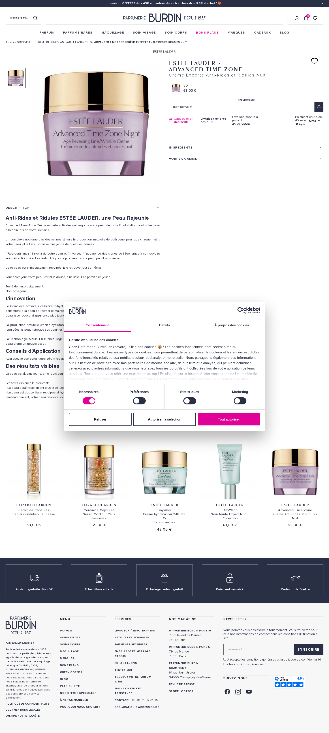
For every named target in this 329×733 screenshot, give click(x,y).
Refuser (100, 419)
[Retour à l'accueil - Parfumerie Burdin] (164, 18)
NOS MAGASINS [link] (183, 619)
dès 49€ (213, 120)
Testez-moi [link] (123, 670)
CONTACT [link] (122, 700)
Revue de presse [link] (181, 684)
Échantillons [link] (126, 663)
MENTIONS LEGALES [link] (27, 710)
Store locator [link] (181, 691)
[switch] (139, 400)
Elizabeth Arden (33, 505)
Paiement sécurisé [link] (230, 589)
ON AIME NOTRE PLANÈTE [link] (23, 716)
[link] (46, 32)
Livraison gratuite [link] (34, 589)
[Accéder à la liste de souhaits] (315, 18)
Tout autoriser (229, 419)
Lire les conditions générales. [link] (243, 664)
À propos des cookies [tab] (231, 325)
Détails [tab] (164, 325)
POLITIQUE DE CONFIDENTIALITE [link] (27, 703)
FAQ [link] (117, 688)
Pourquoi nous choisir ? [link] (80, 707)
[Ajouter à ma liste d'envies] (314, 61)
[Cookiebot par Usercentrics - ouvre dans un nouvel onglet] (240, 310)
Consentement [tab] (97, 325)
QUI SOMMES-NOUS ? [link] (20, 643)
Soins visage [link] (70, 637)
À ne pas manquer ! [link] (75, 700)
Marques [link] (67, 658)
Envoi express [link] (143, 630)
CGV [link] (8, 710)
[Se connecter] (297, 18)
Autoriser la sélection (164, 419)
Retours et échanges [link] (132, 637)
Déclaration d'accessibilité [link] (137, 707)
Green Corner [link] (71, 672)
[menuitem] (46, 32)
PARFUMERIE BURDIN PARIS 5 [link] (189, 647)
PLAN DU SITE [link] (70, 686)
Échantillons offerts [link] (99, 589)
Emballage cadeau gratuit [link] (164, 589)
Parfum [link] (66, 630)
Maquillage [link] (69, 651)
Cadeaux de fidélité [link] (295, 589)
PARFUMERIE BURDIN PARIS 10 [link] (190, 630)
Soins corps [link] (70, 644)
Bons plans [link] (69, 665)
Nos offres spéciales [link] (77, 693)
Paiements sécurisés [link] (131, 644)
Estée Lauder (164, 505)
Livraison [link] (122, 630)
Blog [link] (64, 679)
